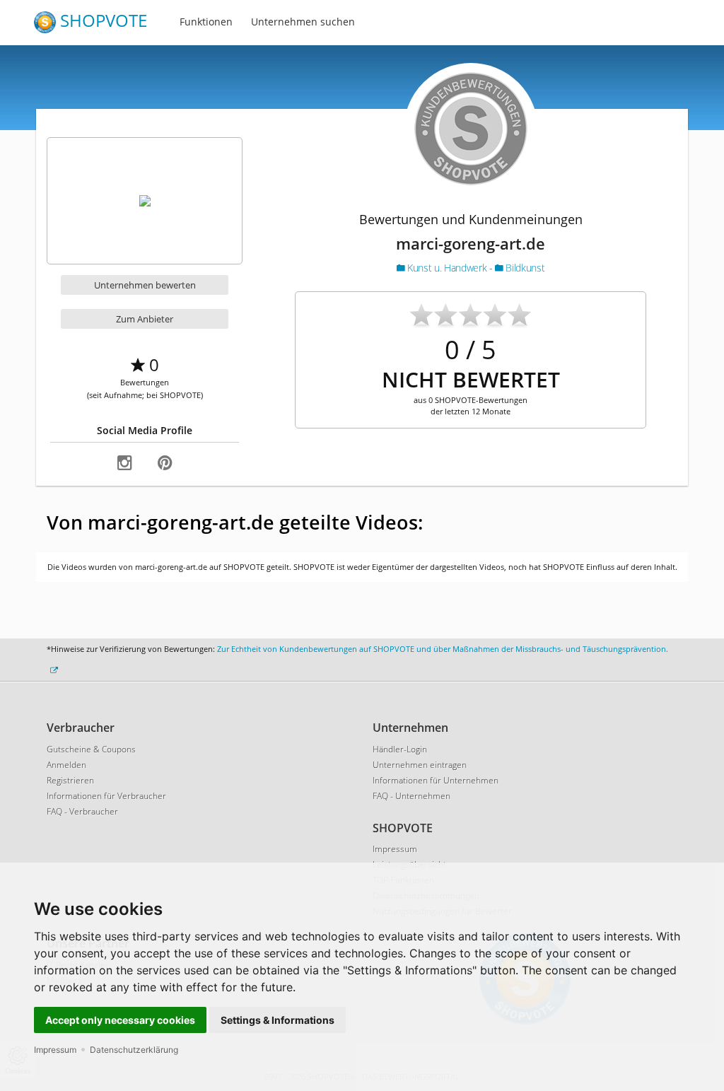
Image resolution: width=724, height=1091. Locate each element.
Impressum (55, 1049)
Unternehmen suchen (303, 21)
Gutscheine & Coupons (91, 749)
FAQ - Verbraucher (82, 811)
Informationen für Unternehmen (435, 780)
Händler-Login (400, 749)
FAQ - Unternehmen (411, 796)
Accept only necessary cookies (120, 1020)
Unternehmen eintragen (420, 765)
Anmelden (66, 765)
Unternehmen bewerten (145, 285)
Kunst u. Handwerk (447, 267)
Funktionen (206, 21)
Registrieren (70, 780)
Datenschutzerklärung (134, 1049)
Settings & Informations (277, 1020)
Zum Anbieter (144, 319)
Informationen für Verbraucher (106, 796)
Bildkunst (523, 267)
